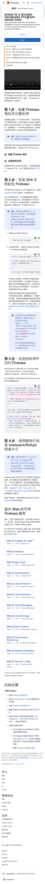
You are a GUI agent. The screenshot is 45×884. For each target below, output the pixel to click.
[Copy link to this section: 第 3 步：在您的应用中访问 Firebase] (28, 363)
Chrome (4, 854)
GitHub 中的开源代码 (21, 706)
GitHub (4, 790)
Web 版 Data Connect (18, 626)
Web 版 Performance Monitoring (17, 638)
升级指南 (26, 139)
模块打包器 (17, 202)
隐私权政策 (11, 874)
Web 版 (19, 540)
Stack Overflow (7, 823)
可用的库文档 (11, 534)
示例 (3, 783)
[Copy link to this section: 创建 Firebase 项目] (30, 154)
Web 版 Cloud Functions (19, 594)
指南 (3, 776)
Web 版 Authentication (18, 573)
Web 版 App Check (16, 562)
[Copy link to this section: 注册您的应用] (24, 161)
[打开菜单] (3, 2)
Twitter (4, 806)
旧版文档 (5, 837)
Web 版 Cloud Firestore (19, 583)
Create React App (19, 491)
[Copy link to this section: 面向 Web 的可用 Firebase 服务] (28, 513)
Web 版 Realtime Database (20, 650)
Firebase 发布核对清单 (26, 748)
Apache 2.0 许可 (28, 756)
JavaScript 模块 (10, 193)
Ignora (22, 34)
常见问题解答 (6, 833)
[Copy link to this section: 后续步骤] (20, 685)
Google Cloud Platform (10, 861)
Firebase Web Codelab (22, 699)
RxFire (22, 719)
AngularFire (13, 719)
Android (4, 851)
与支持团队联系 (7, 819)
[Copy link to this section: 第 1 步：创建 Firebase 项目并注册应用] (31, 114)
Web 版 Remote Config (18, 661)
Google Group (7, 826)
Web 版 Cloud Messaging (19, 605)
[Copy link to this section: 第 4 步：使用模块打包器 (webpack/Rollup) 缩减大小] (20, 449)
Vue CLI (22, 463)
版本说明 (5, 830)
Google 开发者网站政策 (21, 758)
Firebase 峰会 (6, 803)
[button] (22, 154)
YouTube (5, 810)
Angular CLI (26, 460)
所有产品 (5, 865)
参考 (3, 779)
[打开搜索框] (23, 2)
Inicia (22, 40)
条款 (3, 874)
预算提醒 (23, 732)
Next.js (13, 463)
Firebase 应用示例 (20, 695)
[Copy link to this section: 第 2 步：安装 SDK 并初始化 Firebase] (31, 184)
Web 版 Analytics (15, 551)
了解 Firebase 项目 (31, 148)
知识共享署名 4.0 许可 (36, 753)
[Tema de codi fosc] (35, 238)
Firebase (5, 858)
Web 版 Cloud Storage (18, 616)
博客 (3, 799)
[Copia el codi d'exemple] (39, 238)
